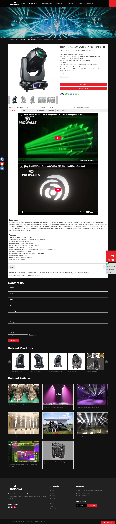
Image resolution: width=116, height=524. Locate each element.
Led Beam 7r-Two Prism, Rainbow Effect (89, 407)
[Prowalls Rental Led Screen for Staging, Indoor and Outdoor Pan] (58, 450)
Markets (52, 495)
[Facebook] (9, 507)
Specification (28, 110)
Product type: (77, 107)
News (51, 503)
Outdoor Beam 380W (93, 371)
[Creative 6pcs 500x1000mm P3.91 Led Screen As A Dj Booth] (23, 451)
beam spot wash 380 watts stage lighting (39, 272)
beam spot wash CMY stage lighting (62, 272)
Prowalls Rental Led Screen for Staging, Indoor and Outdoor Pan (57, 463)
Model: (11, 107)
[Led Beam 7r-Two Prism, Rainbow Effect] (92, 394)
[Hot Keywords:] (112, 3)
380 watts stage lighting (81, 272)
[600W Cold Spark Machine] (23, 423)
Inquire (84, 84)
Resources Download (45, 110)
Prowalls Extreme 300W (55, 371)
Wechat (109, 272)
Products (52, 493)
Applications (62, 110)
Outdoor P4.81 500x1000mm (51, 436)
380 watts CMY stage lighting (17, 272)
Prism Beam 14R (72, 371)
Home (52, 490)
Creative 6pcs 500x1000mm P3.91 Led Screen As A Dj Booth (23, 465)
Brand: (43, 107)
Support (52, 501)
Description (14, 110)
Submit (13, 340)
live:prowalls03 (111, 269)
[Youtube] (12, 507)
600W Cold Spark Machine (16, 436)
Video (51, 506)
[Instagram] (15, 507)
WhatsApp (110, 264)
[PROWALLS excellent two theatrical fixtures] (23, 393)
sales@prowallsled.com (112, 266)
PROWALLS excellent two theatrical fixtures (21, 404)
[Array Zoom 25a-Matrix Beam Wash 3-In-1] (58, 394)
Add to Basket (83, 88)
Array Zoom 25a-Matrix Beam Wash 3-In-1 (55, 407)
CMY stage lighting (33, 275)
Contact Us (53, 508)
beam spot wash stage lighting (17, 275)
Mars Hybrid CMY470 (17, 371)
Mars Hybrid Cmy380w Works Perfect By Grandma (92, 436)
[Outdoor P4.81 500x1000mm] (58, 423)
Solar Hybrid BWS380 (36, 371)
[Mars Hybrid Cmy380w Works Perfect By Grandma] (92, 423)
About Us (52, 498)
